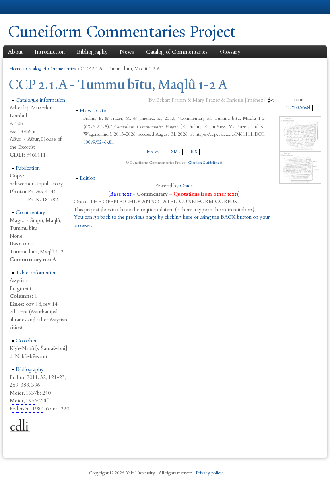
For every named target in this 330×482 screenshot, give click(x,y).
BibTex (153, 152)
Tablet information (36, 272)
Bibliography (92, 52)
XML (175, 152)
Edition (87, 178)
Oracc (186, 186)
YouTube (297, 470)
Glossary (230, 52)
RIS (194, 152)
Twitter (269, 470)
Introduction (50, 52)
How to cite (93, 110)
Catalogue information (40, 100)
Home (15, 69)
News (127, 52)
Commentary (30, 212)
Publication (28, 168)
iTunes (283, 470)
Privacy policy (209, 473)
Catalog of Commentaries (177, 52)
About (15, 52)
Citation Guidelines (204, 162)
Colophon (27, 340)
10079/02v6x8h (98, 142)
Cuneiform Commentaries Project (122, 31)
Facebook (255, 470)
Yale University (30, 7)
